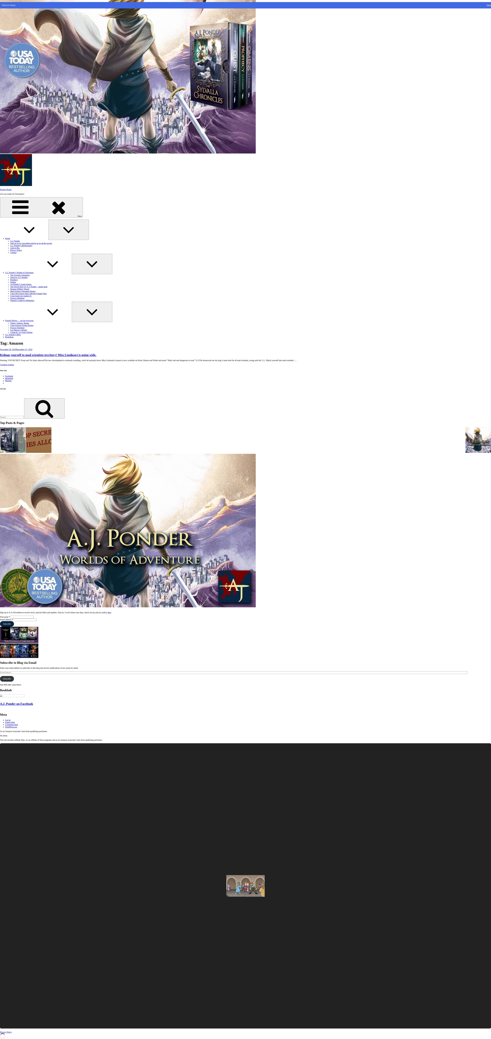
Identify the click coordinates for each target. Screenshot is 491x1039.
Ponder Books (6, 190)
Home (7, 238)
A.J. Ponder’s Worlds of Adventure (19, 273)
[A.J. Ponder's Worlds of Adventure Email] (478, 440)
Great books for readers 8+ (21, 296)
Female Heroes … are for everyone (19, 321)
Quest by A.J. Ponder (18, 277)
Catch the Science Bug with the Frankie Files (28, 294)
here (109, 612)
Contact (13, 252)
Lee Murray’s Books (18, 330)
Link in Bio (15, 248)
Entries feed (10, 722)
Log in (7, 720)
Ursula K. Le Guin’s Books (21, 332)
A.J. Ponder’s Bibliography (21, 246)
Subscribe (7, 624)
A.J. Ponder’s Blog (13, 335)
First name (5, 617)
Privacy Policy (16, 250)
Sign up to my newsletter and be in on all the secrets (31, 243)
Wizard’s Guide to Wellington (22, 300)
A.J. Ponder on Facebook (16, 703)
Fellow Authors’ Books (19, 323)
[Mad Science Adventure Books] (38, 440)
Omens (13, 282)
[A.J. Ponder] (13, 440)
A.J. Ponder (15, 241)
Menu (80, 216)
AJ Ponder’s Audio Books (20, 284)
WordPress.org (11, 727)
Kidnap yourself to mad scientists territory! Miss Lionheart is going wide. (48, 355)
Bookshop (9, 337)
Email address (6, 620)
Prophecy (14, 280)
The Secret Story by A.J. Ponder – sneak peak (28, 287)
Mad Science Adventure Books (22, 291)
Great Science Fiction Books (21, 325)
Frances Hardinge (17, 298)
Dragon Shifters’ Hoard (19, 289)
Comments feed (11, 725)
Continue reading (7, 365)
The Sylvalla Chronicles (20, 275)
